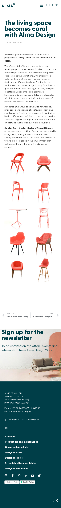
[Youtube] (32, 475)
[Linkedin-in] (25, 475)
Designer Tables (14, 458)
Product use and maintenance (21, 442)
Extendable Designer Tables (20, 463)
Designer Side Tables (16, 468)
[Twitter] (39, 475)
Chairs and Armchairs (16, 447)
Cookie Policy (28, 482)
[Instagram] (5, 475)
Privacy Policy (12, 482)
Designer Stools (13, 452)
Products (10, 436)
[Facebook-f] (12, 475)
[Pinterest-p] (19, 475)
